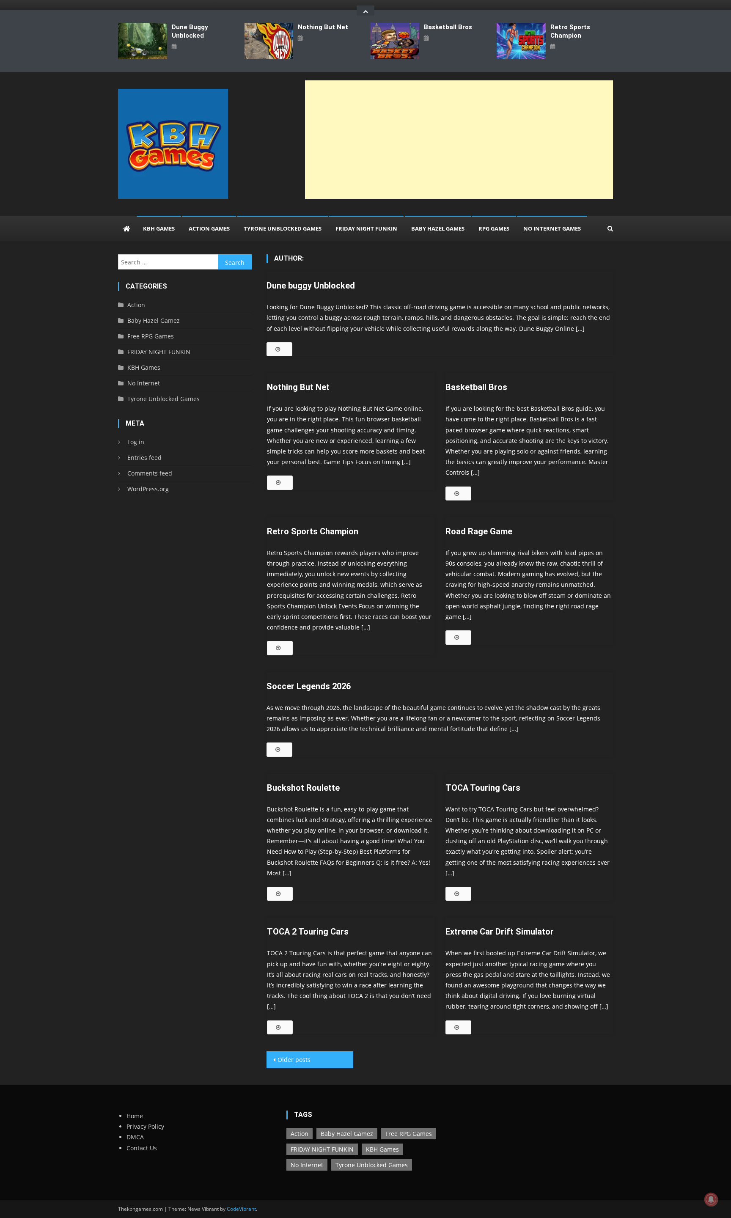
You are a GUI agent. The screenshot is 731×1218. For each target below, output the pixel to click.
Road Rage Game (478, 531)
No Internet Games (552, 228)
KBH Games (159, 228)
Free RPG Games (150, 336)
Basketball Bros (448, 27)
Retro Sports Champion (570, 31)
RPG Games (493, 228)
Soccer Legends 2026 (309, 686)
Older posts (294, 1060)
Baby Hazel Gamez (153, 320)
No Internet (143, 383)
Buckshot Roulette (303, 788)
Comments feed (149, 473)
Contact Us (141, 1148)
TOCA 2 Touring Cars (308, 932)
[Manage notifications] (711, 1199)
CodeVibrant (241, 1209)
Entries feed (144, 458)
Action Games (209, 228)
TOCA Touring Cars (482, 788)
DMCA (135, 1137)
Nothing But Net (323, 27)
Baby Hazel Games (437, 228)
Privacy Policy (145, 1126)
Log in (135, 442)
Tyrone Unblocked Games (283, 228)
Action (136, 305)
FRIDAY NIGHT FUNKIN (366, 228)
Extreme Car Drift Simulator (499, 932)
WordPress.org (148, 489)
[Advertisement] (459, 139)
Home (134, 1116)
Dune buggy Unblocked (190, 31)
